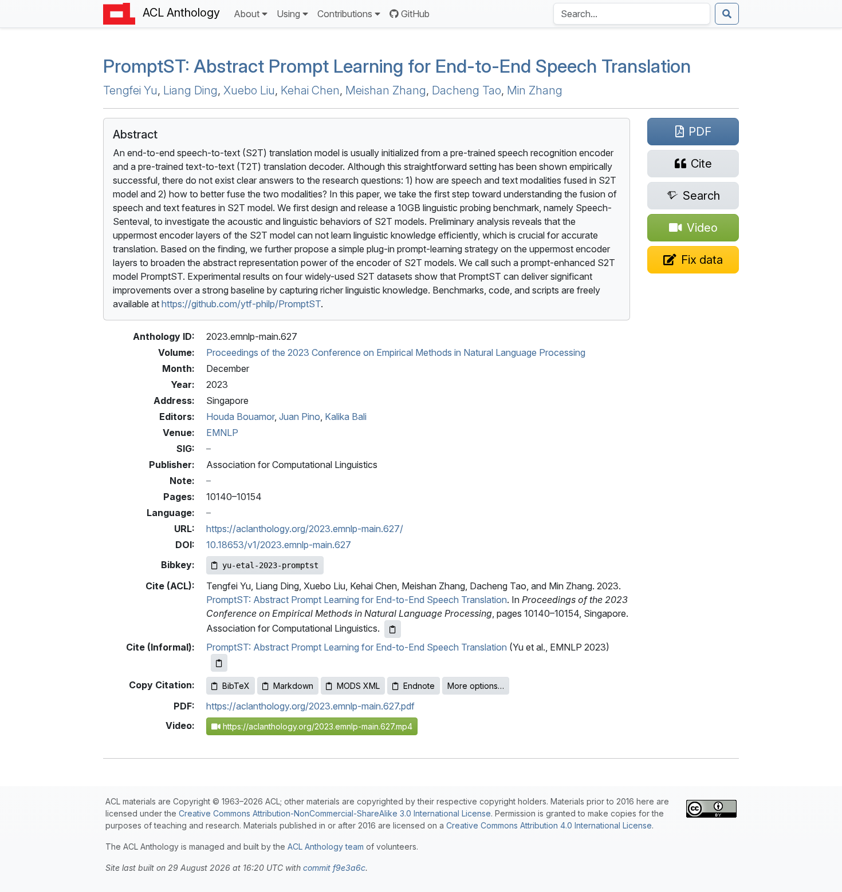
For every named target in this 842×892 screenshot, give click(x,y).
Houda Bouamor (240, 416)
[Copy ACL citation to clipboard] (392, 629)
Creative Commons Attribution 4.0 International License (549, 825)
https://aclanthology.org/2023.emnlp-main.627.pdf (310, 706)
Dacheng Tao (466, 90)
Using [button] (288, 13)
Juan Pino (299, 416)
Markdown (293, 686)
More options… (475, 686)
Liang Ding (190, 90)
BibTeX (236, 686)
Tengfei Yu (130, 90)
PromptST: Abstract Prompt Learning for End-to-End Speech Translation (356, 599)
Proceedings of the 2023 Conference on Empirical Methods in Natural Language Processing (395, 352)
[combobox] (631, 14)
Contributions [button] (344, 13)
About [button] (246, 13)
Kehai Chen (310, 90)
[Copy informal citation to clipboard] (219, 663)
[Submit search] (727, 14)
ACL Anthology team (326, 846)
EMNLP (222, 432)
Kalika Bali (346, 416)
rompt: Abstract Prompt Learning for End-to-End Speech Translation (397, 66)
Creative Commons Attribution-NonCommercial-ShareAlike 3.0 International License (335, 813)
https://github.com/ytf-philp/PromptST (241, 304)
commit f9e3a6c (334, 868)
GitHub (415, 13)
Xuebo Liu (249, 90)
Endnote (419, 686)
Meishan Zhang (385, 90)
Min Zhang (534, 90)
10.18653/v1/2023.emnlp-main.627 (278, 544)
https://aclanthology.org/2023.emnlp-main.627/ (304, 528)
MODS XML (358, 686)
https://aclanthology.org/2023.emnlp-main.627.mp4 (316, 726)
